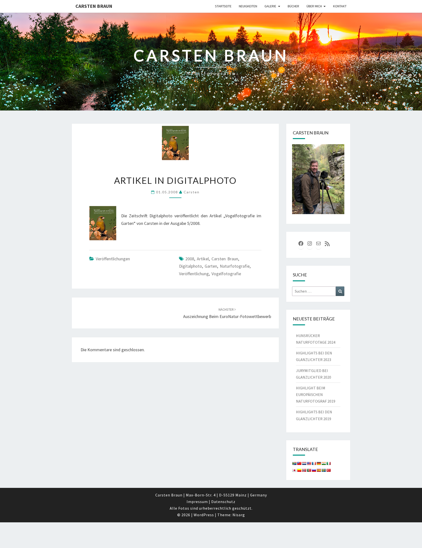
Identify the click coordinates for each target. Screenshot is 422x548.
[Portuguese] (309, 470)
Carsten (192, 192)
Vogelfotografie (226, 273)
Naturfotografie (235, 266)
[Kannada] (299, 470)
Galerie (270, 6)
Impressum (197, 501)
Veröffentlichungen (113, 259)
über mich (314, 6)
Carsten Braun (93, 6)
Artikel (203, 259)
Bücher (293, 6)
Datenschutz (223, 501)
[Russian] (314, 470)
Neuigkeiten (248, 6)
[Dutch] (304, 463)
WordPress (204, 514)
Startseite (223, 6)
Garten (211, 266)
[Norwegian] (304, 470)
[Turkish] (328, 470)
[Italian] (328, 463)
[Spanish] (318, 470)
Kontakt (340, 6)
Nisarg (238, 514)
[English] (309, 463)
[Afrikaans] (294, 463)
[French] (314, 463)
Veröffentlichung (194, 273)
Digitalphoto (190, 266)
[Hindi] (323, 463)
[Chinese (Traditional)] (299, 463)
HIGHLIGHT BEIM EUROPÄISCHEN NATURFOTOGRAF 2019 (315, 394)
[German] (318, 463)
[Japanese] (294, 470)
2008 (189, 259)
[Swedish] (323, 470)
